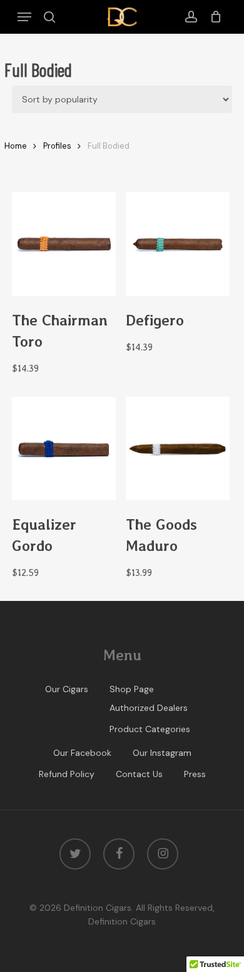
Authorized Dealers (148, 707)
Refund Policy (66, 774)
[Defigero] (178, 244)
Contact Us (139, 774)
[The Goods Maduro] (178, 449)
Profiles (57, 146)
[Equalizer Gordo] (64, 449)
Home (15, 146)
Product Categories (149, 729)
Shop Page (131, 689)
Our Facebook (82, 752)
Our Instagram (162, 752)
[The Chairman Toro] (64, 244)
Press (195, 774)
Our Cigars (66, 689)
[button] (24, 17)
